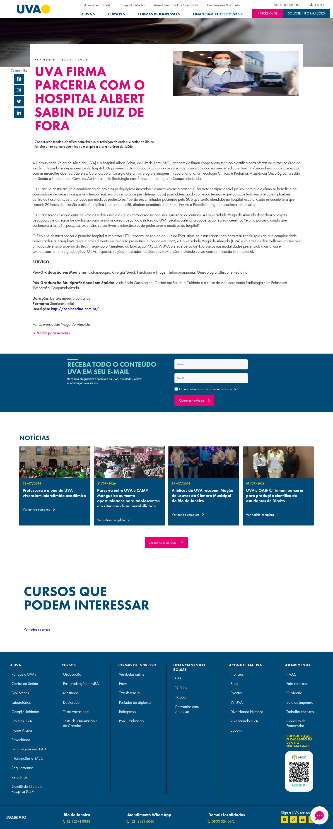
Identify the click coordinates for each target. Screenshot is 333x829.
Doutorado (71, 702)
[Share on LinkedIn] (19, 113)
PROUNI (181, 688)
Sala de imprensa (299, 702)
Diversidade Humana (246, 711)
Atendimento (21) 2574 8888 (176, 5)
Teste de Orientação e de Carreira (80, 723)
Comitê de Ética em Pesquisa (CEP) (27, 789)
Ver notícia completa (37, 509)
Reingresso (127, 711)
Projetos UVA (22, 721)
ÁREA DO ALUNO (287, 5)
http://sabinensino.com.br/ (75, 308)
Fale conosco (296, 683)
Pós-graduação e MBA (81, 683)
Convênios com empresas (187, 709)
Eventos (236, 693)
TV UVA (236, 702)
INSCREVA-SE (268, 13)
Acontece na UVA (97, 5)
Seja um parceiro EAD (29, 749)
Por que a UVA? (24, 674)
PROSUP (181, 697)
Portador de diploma (135, 702)
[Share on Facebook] (19, 79)
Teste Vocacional (76, 711)
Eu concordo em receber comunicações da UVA (209, 389)
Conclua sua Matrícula (223, 5)
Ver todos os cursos (37, 629)
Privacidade (21, 739)
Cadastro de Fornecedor (296, 723)
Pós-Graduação (131, 721)
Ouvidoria (294, 693)
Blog (234, 683)
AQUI (307, 736)
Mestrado (70, 693)
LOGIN (319, 5)
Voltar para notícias (53, 332)
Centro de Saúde (25, 683)
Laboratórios (21, 702)
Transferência (129, 693)
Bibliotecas (20, 693)
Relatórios (19, 777)
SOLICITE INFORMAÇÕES (306, 13)
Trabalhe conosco (300, 711)
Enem (123, 683)
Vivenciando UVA (244, 721)
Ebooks (236, 730)
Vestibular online (132, 674)
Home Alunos (22, 730)
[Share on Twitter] (19, 102)
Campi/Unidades (132, 5)
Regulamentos (22, 768)
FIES (178, 678)
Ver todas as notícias (162, 542)
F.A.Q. (291, 674)
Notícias (237, 674)
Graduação (72, 674)
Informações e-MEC (27, 758)
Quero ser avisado (191, 400)
